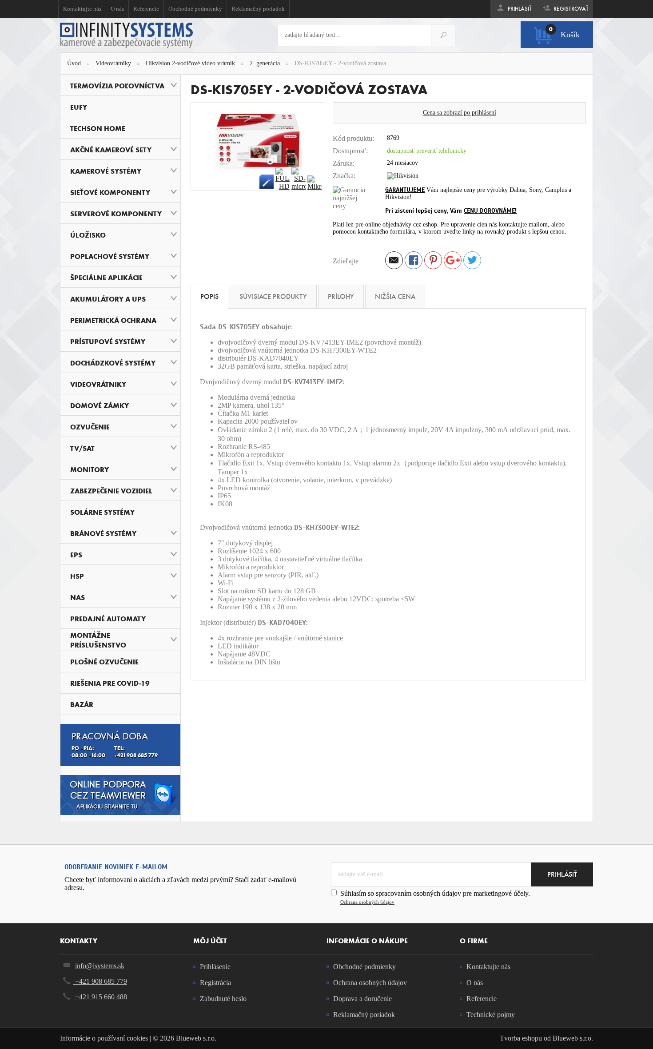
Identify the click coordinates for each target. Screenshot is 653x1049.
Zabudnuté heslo (223, 998)
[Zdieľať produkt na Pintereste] (433, 261)
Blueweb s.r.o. (573, 1038)
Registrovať (570, 8)
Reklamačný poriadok (258, 8)
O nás (117, 8)
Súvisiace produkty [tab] (273, 296)
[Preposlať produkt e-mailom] (394, 261)
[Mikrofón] (314, 183)
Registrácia (215, 982)
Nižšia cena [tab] (395, 296)
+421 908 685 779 (100, 981)
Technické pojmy (490, 1014)
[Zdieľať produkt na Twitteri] (472, 261)
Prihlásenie (215, 966)
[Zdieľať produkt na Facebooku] (413, 261)
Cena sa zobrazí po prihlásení (459, 112)
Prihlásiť (519, 8)
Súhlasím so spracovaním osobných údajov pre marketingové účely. (435, 897)
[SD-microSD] (298, 179)
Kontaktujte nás (82, 8)
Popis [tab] (209, 296)
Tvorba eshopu (521, 1038)
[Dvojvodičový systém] (266, 182)
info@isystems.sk (99, 966)
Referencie (146, 8)
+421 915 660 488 (100, 997)
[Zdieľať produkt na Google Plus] (453, 261)
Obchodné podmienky (195, 8)
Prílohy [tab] (341, 296)
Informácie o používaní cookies (104, 1038)
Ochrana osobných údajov (367, 902)
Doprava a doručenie (362, 998)
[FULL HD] (282, 179)
